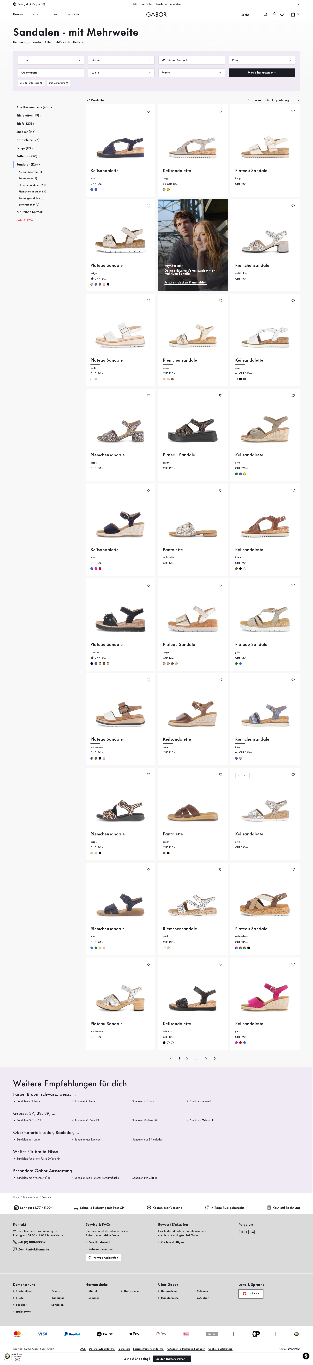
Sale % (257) (25, 220)
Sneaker (21, 1305)
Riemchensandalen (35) (33, 191)
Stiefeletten (23, 1291)
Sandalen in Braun (143, 1101)
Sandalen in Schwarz (29, 1101)
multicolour (91, 758)
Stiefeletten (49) (27, 115)
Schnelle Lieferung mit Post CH (102, 1208)
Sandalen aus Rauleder (88, 1139)
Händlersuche (170, 1298)
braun (100, 284)
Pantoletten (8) (28, 178)
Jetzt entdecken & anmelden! (185, 282)
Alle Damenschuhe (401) (33, 107)
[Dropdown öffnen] (25, 14)
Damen (18, 14)
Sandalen (57, 1305)
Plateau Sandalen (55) (32, 185)
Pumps (55, 1291)
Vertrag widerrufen (105, 1258)
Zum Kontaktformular (34, 1249)
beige (164, 189)
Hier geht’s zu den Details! (65, 42)
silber (168, 663)
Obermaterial (29, 72)
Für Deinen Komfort (30, 212)
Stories (52, 14)
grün (236, 474)
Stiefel (20, 1298)
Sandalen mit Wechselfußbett (34, 1178)
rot (100, 568)
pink (96, 568)
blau (91, 189)
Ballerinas (57, 1298)
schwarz (108, 284)
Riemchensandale (252, 266)
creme (168, 1042)
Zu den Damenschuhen (171, 1359)
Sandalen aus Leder (28, 1139)
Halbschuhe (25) (27, 140)
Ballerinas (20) (26, 156)
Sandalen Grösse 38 (29, 1120)
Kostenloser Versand (167, 1208)
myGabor (202, 1298)
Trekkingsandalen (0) (31, 198)
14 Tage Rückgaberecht (227, 1208)
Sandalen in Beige (85, 1101)
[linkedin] (253, 1232)
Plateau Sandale (251, 171)
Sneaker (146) (25, 132)
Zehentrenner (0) (29, 204)
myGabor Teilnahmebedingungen (186, 1349)
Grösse (96, 60)
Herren (35, 14)
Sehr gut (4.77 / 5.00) (36, 1208)
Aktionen (202, 1291)
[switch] (17, 1359)
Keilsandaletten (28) (31, 172)
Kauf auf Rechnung (286, 1208)
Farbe (25, 60)
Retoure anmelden (100, 1249)
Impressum (124, 1349)
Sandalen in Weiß (200, 1101)
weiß (91, 379)
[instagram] (240, 1232)
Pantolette (173, 550)
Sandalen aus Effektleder (147, 1139)
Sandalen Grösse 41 (202, 1120)
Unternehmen (169, 1291)
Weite (95, 72)
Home (16, 1197)
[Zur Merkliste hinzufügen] (148, 111)
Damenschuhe (30, 1197)
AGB (83, 1349)
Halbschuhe (23, 1311)
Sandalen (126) (27, 164)
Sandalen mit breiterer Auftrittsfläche (96, 1178)
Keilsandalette (104, 171)
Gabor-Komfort (177, 60)
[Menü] (22, 1354)
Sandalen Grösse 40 (144, 1120)
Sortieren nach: (259, 100)
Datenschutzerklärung (102, 1349)
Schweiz (253, 1293)
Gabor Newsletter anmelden (163, 4)
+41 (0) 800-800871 (32, 1242)
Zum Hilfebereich (99, 1242)
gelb (244, 474)
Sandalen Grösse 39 (86, 1120)
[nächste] (215, 1058)
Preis (235, 60)
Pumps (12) (23, 148)
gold (168, 189)
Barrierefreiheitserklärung (148, 1349)
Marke (166, 72)
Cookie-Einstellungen (220, 1349)
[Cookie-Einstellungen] (306, 1356)
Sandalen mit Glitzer (144, 1178)
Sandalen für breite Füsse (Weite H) (38, 1158)
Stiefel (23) (24, 123)
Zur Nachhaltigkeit (173, 1242)
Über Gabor (73, 14)
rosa (104, 284)
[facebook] (247, 1232)
